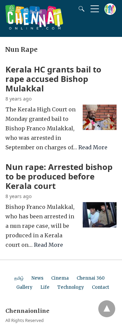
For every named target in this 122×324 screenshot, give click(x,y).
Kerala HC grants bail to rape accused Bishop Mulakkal (53, 79)
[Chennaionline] (34, 27)
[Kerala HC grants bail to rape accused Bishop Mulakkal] (100, 128)
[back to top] (106, 308)
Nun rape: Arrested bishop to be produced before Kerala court (59, 176)
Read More (92, 147)
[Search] (80, 8)
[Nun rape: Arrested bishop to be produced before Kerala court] (100, 225)
